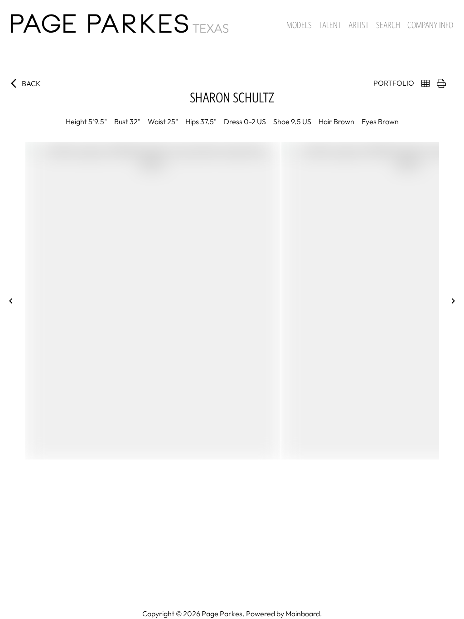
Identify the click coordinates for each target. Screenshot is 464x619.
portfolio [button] (393, 82)
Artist (358, 24)
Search (388, 24)
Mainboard (302, 613)
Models (299, 24)
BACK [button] (31, 83)
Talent (330, 24)
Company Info (430, 24)
